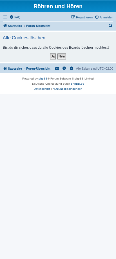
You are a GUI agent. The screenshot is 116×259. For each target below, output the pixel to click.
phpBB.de (77, 83)
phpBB (43, 78)
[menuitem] (15, 17)
